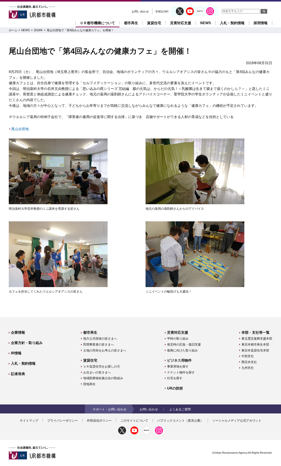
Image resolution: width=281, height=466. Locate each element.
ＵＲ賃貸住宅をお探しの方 (101, 366)
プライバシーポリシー (62, 420)
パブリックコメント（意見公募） (180, 420)
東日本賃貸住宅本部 (255, 350)
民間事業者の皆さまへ (98, 344)
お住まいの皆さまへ (97, 372)
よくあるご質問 (180, 409)
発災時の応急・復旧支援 (184, 344)
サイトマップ (29, 420)
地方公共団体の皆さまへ (100, 338)
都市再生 (131, 23)
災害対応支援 (180, 23)
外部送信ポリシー (99, 420)
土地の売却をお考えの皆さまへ (104, 350)
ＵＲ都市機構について (97, 23)
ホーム (13, 30)
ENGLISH (162, 11)
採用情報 (261, 23)
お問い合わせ (140, 11)
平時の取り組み (178, 338)
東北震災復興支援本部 (256, 338)
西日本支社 (249, 362)
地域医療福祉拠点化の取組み (103, 378)
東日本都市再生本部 (255, 344)
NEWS (205, 23)
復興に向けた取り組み (182, 350)
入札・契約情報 (232, 23)
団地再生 (89, 384)
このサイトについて (134, 420)
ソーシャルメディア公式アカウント (236, 420)
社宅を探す (174, 378)
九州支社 (247, 368)
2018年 (38, 30)
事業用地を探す (178, 366)
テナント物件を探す (181, 372)
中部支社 (247, 356)
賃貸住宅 (154, 23)
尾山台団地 (20, 129)
